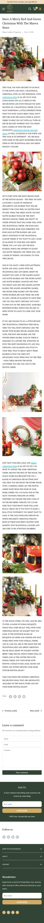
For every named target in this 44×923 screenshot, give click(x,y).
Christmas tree (9, 97)
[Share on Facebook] (10, 696)
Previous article (11, 711)
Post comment (22, 772)
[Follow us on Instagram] (13, 837)
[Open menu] (3, 9)
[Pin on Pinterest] (15, 696)
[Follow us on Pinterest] (17, 837)
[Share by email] (24, 696)
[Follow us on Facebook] (4, 837)
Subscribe (22, 810)
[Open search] (30, 9)
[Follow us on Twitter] (8, 837)
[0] (34, 8)
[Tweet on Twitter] (19, 696)
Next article (34, 711)
